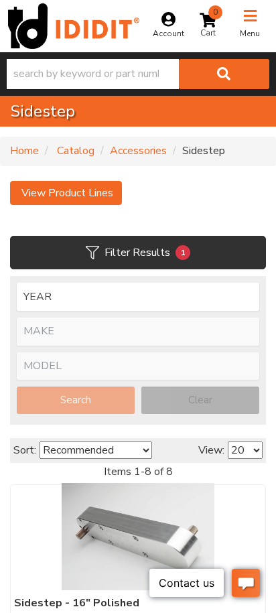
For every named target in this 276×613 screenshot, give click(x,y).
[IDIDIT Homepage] (73, 26)
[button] (138, 74)
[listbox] (138, 297)
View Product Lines (66, 193)
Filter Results (145, 252)
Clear (200, 400)
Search (75, 400)
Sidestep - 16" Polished (76, 603)
